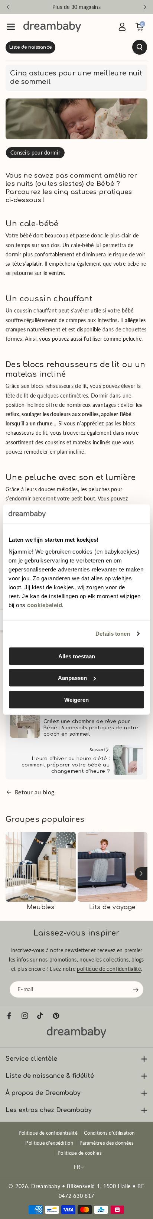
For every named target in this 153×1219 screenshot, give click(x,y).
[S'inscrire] (136, 990)
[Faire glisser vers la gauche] (12, 873)
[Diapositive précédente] (8, 7)
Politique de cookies (80, 1153)
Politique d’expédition (49, 1143)
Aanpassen (72, 678)
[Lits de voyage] (113, 867)
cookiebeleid (44, 605)
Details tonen (112, 633)
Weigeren (76, 699)
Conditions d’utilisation (109, 1133)
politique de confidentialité (108, 969)
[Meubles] (41, 867)
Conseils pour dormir (35, 152)
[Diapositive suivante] (145, 7)
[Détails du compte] (122, 27)
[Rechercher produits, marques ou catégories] (76, 47)
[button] (11, 27)
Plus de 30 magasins (76, 7)
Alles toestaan (76, 656)
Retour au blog (34, 791)
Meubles (40, 907)
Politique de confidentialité (48, 1133)
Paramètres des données (106, 1143)
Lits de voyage (112, 907)
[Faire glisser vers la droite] (141, 873)
